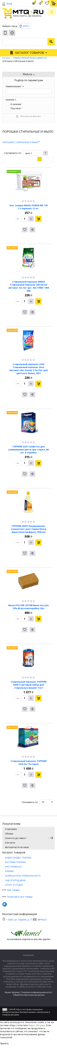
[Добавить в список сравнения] (32, 229)
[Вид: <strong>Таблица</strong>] (50, 159)
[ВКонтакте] (4, 904)
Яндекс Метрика (12, 992)
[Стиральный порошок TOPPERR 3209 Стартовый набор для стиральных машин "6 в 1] (28, 659)
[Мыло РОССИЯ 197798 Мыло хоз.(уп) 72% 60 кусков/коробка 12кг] (28, 583)
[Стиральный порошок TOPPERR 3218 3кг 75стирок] (28, 739)
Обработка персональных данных (29, 995)
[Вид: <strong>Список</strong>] (45, 159)
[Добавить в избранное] (25, 229)
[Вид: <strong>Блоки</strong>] (39, 159)
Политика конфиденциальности (36, 992)
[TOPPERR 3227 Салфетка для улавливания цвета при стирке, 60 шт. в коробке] (28, 424)
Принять (4, 1043)
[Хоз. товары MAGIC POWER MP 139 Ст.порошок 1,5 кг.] (28, 183)
